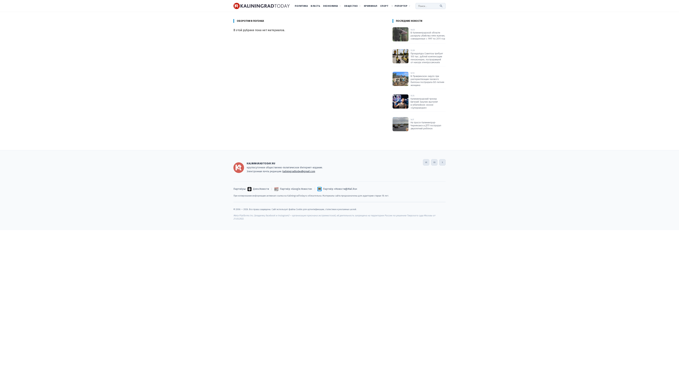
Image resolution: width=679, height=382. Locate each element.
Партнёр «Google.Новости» (296, 188)
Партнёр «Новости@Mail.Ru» (340, 188)
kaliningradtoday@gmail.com (298, 171)
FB (434, 162)
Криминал (370, 6)
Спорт (384, 6)
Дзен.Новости (261, 188)
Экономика (330, 6)
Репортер (401, 6)
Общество (351, 6)
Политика (301, 6)
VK (426, 162)
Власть (315, 6)
